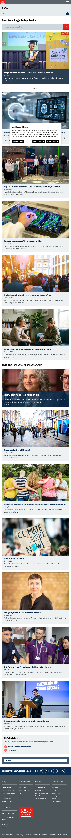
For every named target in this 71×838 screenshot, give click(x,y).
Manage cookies (62, 835)
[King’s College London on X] (41, 771)
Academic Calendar (42, 799)
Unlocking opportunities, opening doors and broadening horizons (26, 721)
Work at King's (59, 799)
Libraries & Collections (42, 793)
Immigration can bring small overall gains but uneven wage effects (27, 295)
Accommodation (42, 791)
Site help (44, 835)
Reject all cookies (38, 141)
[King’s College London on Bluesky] (63, 771)
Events (59, 791)
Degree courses (9, 788)
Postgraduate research (9, 793)
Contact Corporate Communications (19, 746)
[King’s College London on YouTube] (58, 771)
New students (26, 788)
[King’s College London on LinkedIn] (52, 771)
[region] (35, 134)
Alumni (26, 796)
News (5, 8)
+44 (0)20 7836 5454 (8, 813)
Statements (12, 750)
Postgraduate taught (9, 791)
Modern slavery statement (32, 835)
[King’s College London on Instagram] (47, 771)
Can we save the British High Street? (17, 450)
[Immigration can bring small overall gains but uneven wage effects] (35, 273)
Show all (8, 760)
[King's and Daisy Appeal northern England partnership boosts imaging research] (35, 165)
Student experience (9, 802)
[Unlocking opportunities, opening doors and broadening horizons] (35, 699)
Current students (26, 791)
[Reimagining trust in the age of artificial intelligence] (35, 591)
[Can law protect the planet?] (35, 537)
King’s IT (42, 796)
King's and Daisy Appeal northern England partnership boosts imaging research (32, 186)
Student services (42, 788)
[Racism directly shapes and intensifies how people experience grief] (35, 327)
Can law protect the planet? (14, 558)
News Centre (59, 788)
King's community (59, 802)
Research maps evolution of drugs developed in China (22, 241)
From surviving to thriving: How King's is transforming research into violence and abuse (35, 504)
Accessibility (52, 835)
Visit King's (59, 796)
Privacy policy (19, 835)
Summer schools (9, 799)
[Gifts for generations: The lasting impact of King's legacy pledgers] (35, 645)
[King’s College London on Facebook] (36, 771)
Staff (26, 793)
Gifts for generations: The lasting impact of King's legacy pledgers (27, 667)
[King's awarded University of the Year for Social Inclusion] (35, 50)
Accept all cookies (52, 141)
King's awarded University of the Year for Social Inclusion (28, 72)
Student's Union (59, 793)
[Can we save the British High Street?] (35, 428)
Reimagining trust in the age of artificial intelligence (22, 612)
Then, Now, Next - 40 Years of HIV (21, 395)
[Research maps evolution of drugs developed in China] (35, 219)
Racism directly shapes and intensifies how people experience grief (27, 349)
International (9, 796)
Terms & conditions (7, 835)
